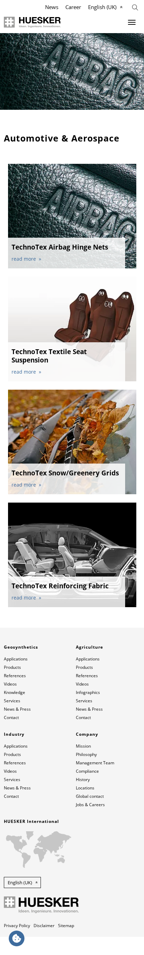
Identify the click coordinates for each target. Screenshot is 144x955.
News (51, 6)
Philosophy (86, 754)
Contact (11, 717)
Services (12, 701)
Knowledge (14, 692)
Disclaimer (44, 926)
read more (24, 258)
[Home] (32, 22)
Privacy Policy (17, 926)
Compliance (87, 771)
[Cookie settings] (16, 938)
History (83, 779)
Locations (85, 788)
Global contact (90, 796)
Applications (16, 659)
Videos (10, 684)
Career (73, 6)
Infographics (88, 692)
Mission (83, 746)
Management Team (95, 763)
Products (12, 667)
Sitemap (66, 926)
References (15, 676)
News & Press (17, 709)
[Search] (135, 7)
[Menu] (131, 22)
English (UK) (102, 6)
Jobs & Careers (90, 805)
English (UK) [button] (20, 882)
